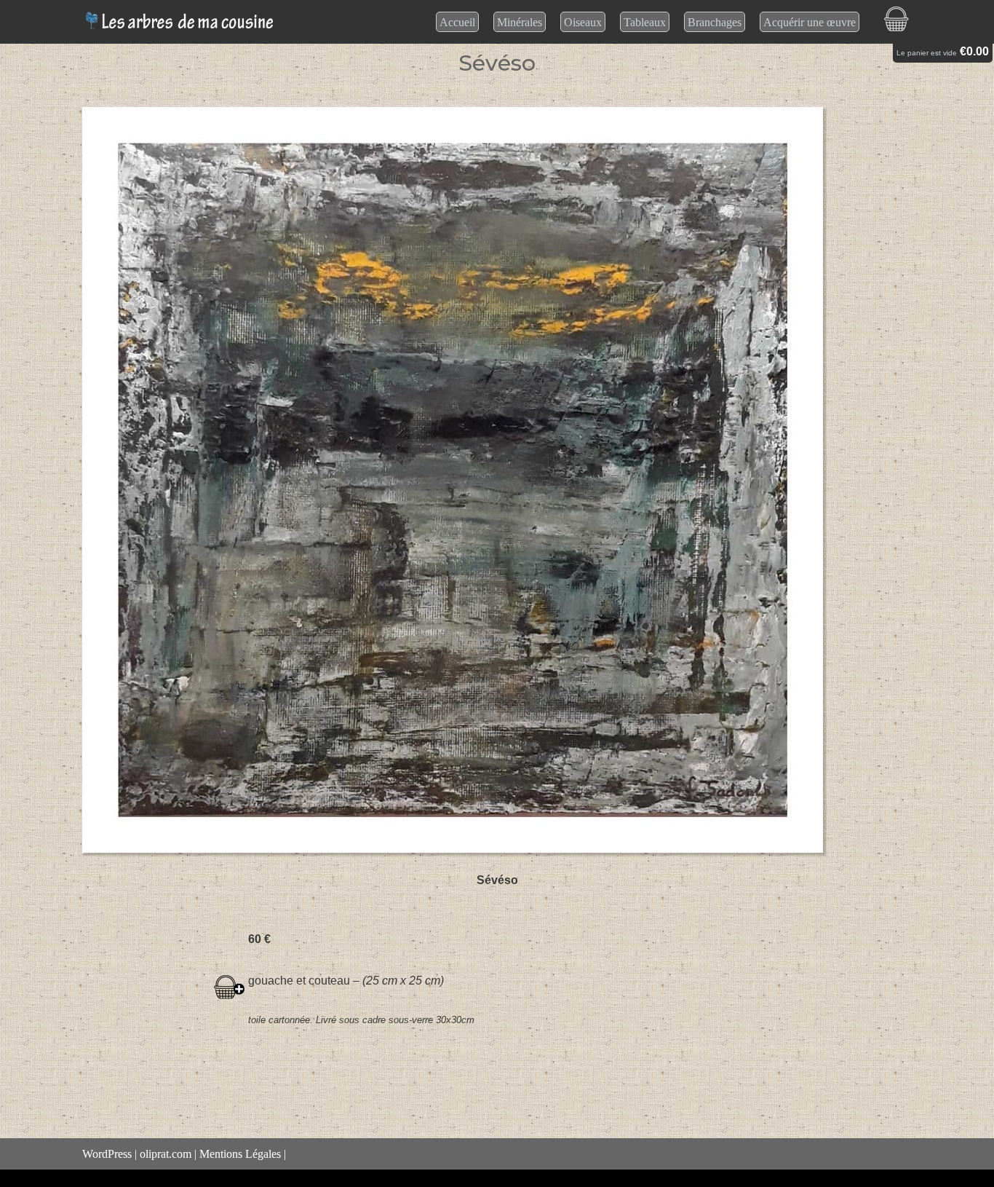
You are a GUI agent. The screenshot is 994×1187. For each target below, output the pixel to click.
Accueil (457, 22)
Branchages (714, 22)
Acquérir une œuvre (809, 22)
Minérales (519, 22)
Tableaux (645, 22)
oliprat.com (165, 1154)
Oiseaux (583, 22)
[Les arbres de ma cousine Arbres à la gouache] (181, 22)
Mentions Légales (240, 1154)
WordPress (107, 1154)
